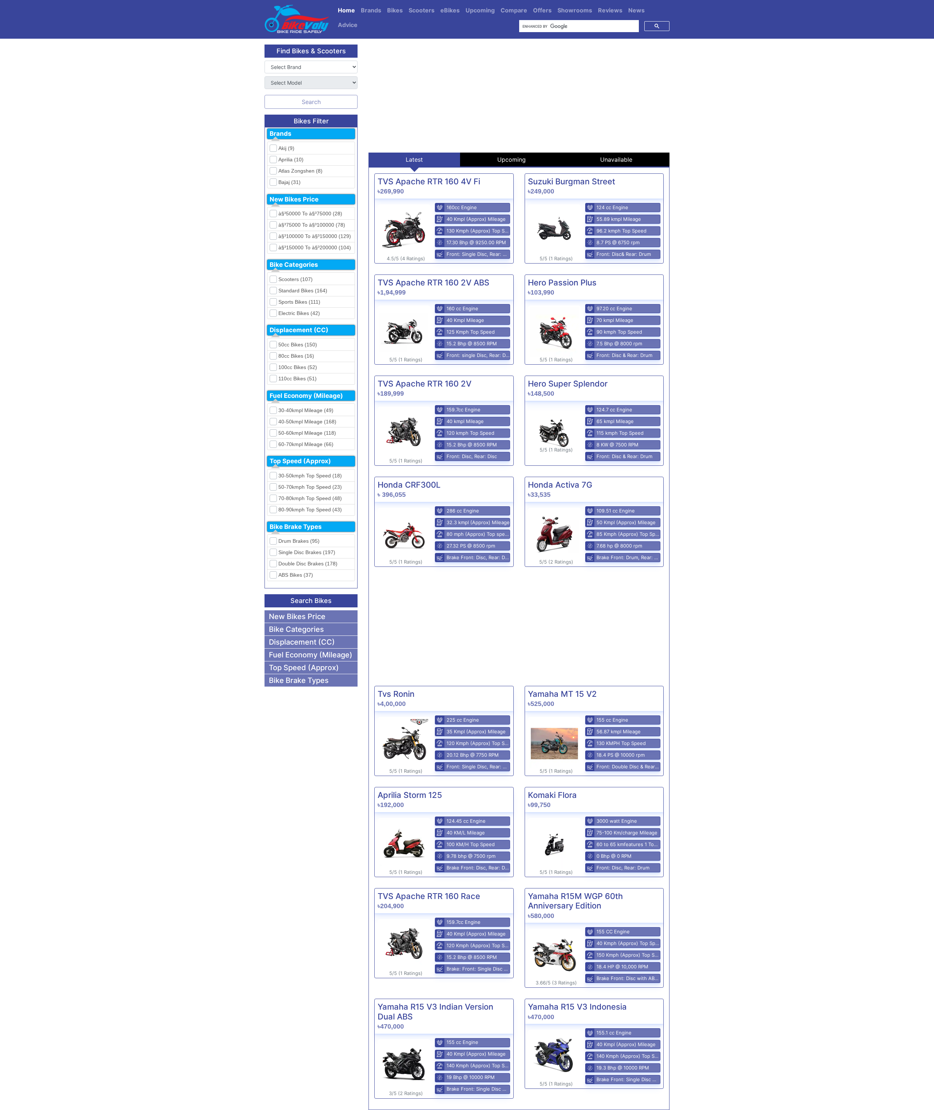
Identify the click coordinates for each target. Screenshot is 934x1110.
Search (311, 101)
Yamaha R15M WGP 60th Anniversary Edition (575, 900)
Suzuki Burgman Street (571, 181)
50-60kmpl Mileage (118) (307, 433)
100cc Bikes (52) (297, 367)
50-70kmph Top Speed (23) (310, 487)
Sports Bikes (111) (299, 302)
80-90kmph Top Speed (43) (310, 509)
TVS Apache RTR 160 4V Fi (429, 181)
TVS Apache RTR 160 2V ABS (433, 282)
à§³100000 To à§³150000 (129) (314, 236)
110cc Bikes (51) (297, 378)
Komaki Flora (552, 795)
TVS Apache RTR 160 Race (429, 896)
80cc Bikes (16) (296, 356)
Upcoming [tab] (511, 159)
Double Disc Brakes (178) (307, 563)
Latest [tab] (414, 159)
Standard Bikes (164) (302, 290)
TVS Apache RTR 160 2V (424, 383)
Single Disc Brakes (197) (306, 552)
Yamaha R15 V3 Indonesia (577, 1006)
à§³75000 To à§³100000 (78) (311, 225)
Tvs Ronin (396, 694)
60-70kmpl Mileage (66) (305, 444)
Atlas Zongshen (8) (300, 171)
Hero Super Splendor (567, 383)
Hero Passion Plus (562, 282)
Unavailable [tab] (616, 159)
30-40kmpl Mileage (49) (305, 410)
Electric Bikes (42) (299, 313)
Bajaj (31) (289, 182)
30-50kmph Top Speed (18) (310, 476)
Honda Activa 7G (560, 484)
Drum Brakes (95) (299, 541)
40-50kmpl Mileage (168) (307, 422)
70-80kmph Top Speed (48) (310, 498)
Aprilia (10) (291, 159)
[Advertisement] (518, 96)
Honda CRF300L (409, 484)
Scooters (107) (295, 279)
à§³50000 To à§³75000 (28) (310, 213)
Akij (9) (286, 148)
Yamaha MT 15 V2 (562, 694)
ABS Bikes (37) (295, 575)
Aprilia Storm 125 (410, 795)
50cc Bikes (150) (297, 344)
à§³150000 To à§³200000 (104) (314, 247)
